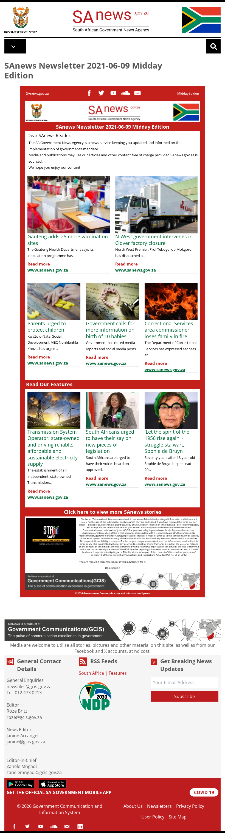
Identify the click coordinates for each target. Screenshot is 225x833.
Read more (38, 264)
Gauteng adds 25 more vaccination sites (67, 239)
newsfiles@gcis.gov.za (29, 687)
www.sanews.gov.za (47, 270)
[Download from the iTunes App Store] (52, 784)
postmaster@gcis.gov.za (145, 530)
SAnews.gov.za (37, 93)
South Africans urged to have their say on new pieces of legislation (110, 441)
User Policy (152, 817)
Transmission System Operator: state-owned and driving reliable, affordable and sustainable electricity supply (53, 447)
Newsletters (159, 806)
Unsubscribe (112, 568)
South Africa (91, 673)
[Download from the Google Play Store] (20, 784)
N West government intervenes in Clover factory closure (154, 239)
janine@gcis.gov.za (26, 742)
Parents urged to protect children (46, 326)
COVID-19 (204, 792)
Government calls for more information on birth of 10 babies (110, 330)
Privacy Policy (190, 806)
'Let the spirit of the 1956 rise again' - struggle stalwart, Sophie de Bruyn (167, 441)
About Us (133, 806)
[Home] (20, 20)
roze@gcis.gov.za (24, 717)
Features (118, 673)
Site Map (178, 817)
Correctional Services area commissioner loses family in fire (169, 330)
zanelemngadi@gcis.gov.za (34, 772)
